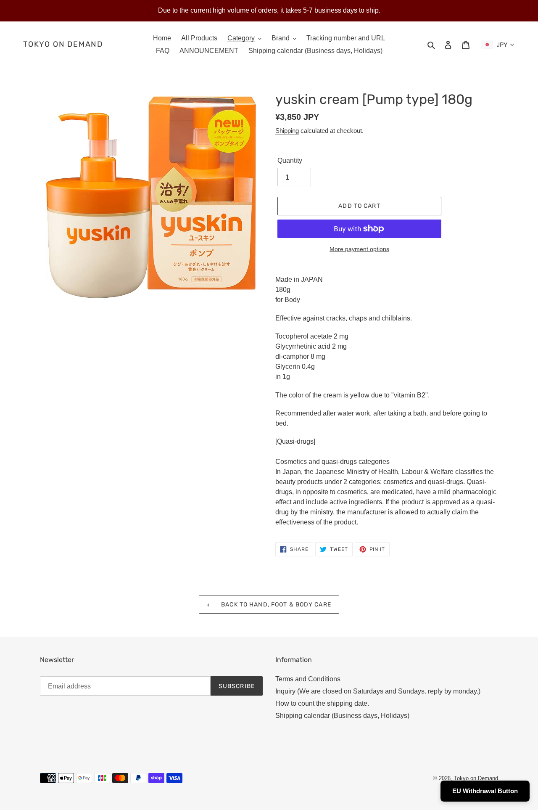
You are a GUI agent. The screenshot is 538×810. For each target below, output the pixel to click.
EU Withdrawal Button (485, 790)
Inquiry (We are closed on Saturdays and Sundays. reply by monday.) (377, 691)
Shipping (287, 130)
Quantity (289, 160)
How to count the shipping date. (322, 703)
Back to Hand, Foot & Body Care (275, 604)
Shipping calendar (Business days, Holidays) (342, 715)
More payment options (359, 249)
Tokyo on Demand (63, 44)
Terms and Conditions (307, 679)
